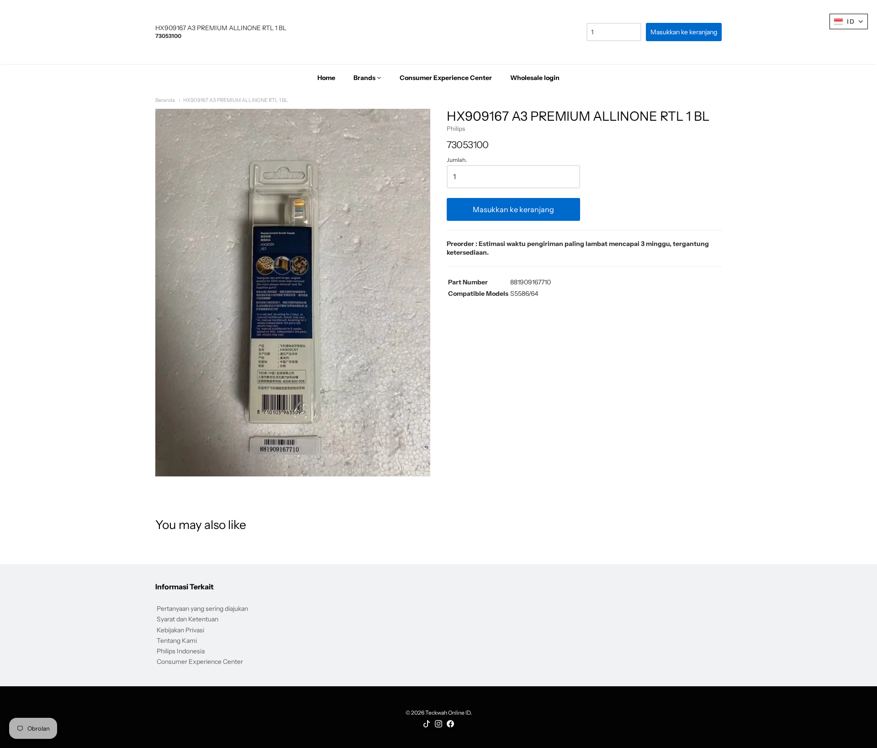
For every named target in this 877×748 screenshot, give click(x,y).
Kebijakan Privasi (180, 630)
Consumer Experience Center (200, 661)
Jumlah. (457, 160)
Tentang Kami (177, 640)
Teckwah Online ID (447, 712)
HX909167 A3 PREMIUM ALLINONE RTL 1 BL (235, 100)
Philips (456, 128)
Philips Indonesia (181, 651)
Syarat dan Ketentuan (187, 619)
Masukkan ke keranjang (513, 209)
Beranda (165, 100)
